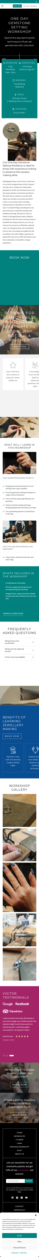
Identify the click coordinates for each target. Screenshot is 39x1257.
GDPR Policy (23, 1252)
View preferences (19, 1248)
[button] (36, 1215)
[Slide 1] (4, 1055)
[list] (21, 374)
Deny (19, 1242)
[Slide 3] (11, 1055)
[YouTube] (26, 1198)
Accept (19, 1235)
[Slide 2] (7, 1055)
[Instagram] (17, 1197)
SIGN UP (29, 1181)
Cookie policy (15, 1252)
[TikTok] (21, 1197)
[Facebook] (12, 1197)
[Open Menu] (2, 6)
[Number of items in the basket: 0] (36, 1)
